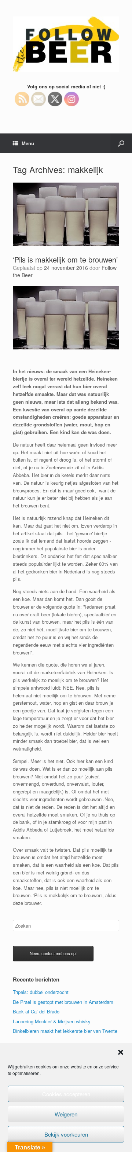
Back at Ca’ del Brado (36, 1011)
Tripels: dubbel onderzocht (41, 991)
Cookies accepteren (66, 1094)
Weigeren (66, 1114)
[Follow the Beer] (66, 44)
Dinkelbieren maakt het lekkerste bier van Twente (65, 1030)
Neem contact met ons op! (53, 953)
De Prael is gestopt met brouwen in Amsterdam (63, 1001)
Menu (28, 143)
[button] (120, 1052)
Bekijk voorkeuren (66, 1134)
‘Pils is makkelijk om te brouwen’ (65, 259)
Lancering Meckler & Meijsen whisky (52, 1021)
